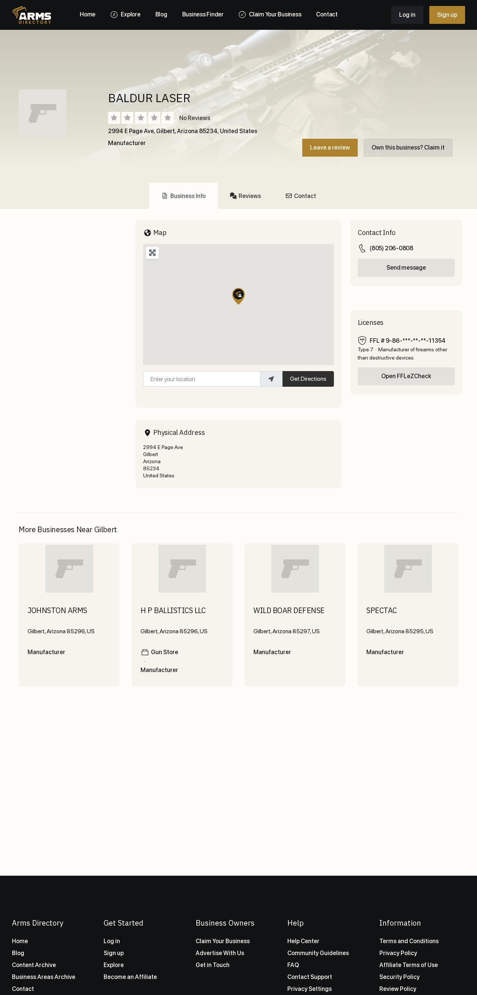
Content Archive (34, 965)
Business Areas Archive (43, 976)
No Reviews (194, 118)
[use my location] (271, 379)
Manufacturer (127, 143)
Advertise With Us (220, 953)
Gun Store (164, 652)
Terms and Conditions (409, 941)
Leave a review (330, 147)
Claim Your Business (223, 941)
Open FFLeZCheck (406, 376)
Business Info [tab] (188, 196)
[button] (238, 296)
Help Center (303, 941)
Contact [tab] (305, 196)
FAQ (293, 965)
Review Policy (397, 988)
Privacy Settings (309, 988)
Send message (406, 267)
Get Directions (308, 378)
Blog (18, 953)
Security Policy (399, 976)
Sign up (447, 14)
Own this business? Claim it (408, 147)
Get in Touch (213, 965)
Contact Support (309, 976)
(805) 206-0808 (391, 248)
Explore (114, 965)
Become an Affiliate (130, 976)
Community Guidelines (318, 953)
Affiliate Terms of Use (408, 965)
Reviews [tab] (249, 196)
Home (20, 941)
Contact (23, 988)
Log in (407, 14)
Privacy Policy (398, 953)
